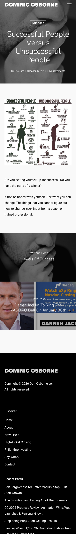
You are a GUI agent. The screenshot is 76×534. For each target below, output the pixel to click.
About (8, 427)
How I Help (11, 435)
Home (8, 420)
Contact (9, 464)
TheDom (19, 71)
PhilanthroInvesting (17, 449)
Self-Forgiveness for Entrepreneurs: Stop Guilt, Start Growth (35, 490)
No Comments (57, 71)
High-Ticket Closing (17, 442)
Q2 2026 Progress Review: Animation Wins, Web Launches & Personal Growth (37, 510)
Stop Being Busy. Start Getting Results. (30, 521)
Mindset (38, 23)
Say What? (11, 457)
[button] (69, 5)
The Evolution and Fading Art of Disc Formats (35, 500)
